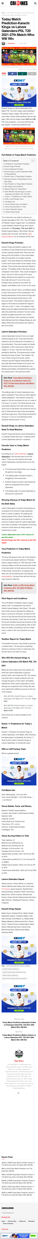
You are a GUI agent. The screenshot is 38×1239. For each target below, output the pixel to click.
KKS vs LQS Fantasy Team (14, 199)
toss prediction (7, 576)
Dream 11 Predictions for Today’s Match (18, 196)
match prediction (20, 454)
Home (3, 13)
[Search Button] (35, 3)
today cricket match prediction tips (14, 972)
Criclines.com (10, 1213)
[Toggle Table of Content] (31, 161)
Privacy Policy (12, 1221)
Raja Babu (11, 43)
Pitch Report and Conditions (13, 186)
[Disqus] (19, 1128)
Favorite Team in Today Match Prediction (18, 176)
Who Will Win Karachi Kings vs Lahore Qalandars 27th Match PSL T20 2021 (18, 192)
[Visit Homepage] (19, 3)
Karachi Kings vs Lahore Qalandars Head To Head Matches (18, 172)
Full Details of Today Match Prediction (17, 164)
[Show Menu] (3, 3)
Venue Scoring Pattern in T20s (15, 207)
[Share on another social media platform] (32, 73)
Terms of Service (8, 1223)
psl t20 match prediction (11, 969)
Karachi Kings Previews (12, 166)
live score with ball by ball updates (18, 966)
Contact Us (22, 1221)
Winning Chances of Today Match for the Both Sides (18, 180)
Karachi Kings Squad (12, 212)
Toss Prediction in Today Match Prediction (18, 184)
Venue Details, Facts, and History (16, 204)
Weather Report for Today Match (15, 189)
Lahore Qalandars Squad (13, 209)
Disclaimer (31, 1221)
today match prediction (10, 975)
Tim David (5, 889)
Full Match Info (10, 201)
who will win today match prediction (15, 978)
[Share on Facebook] (12, 73)
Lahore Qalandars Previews (13, 169)
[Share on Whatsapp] (22, 73)
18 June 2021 (23, 43)
